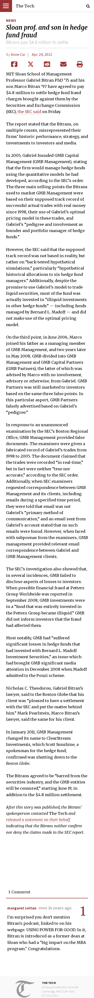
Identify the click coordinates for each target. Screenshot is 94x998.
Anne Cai (18, 54)
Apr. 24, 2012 (42, 54)
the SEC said (30, 111)
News (11, 20)
